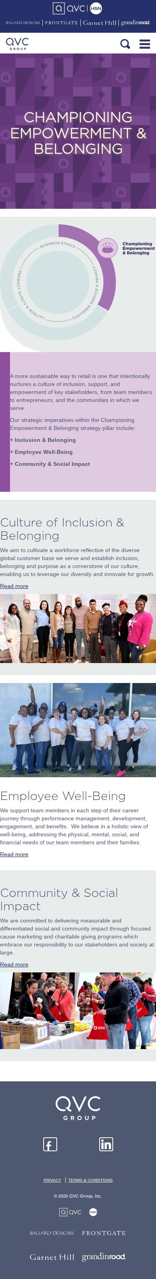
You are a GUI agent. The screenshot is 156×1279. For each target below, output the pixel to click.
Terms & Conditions (90, 1180)
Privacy (52, 1180)
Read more (14, 586)
